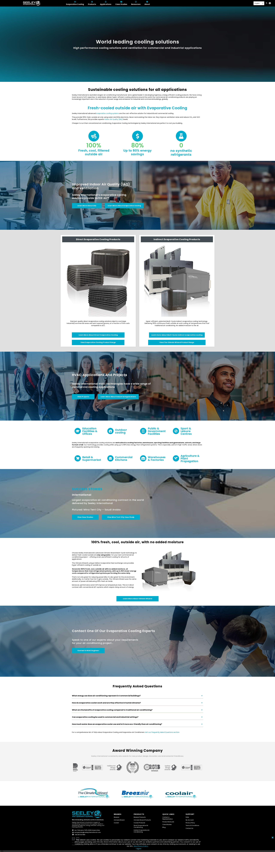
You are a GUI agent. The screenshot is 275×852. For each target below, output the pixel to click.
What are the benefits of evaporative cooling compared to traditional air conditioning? (112, 710)
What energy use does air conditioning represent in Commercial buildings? (106, 696)
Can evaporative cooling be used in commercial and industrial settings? (105, 717)
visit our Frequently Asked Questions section (162, 732)
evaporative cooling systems (107, 113)
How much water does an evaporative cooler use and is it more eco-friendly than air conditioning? (117, 724)
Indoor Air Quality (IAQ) (114, 119)
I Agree (138, 849)
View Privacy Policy (140, 846)
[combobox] (2, 851)
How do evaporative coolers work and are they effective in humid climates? (106, 703)
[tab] (137, 696)
